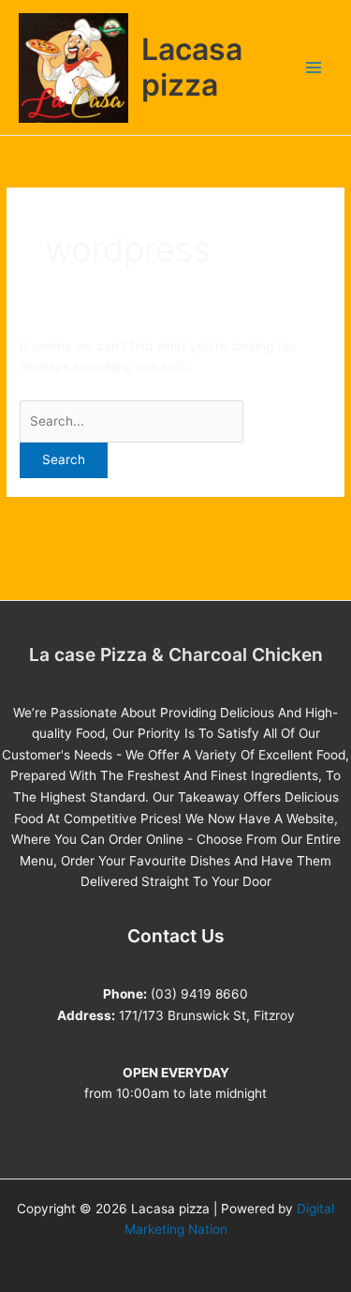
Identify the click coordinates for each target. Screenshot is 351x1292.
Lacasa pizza (191, 67)
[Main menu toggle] (314, 68)
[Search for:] (131, 420)
